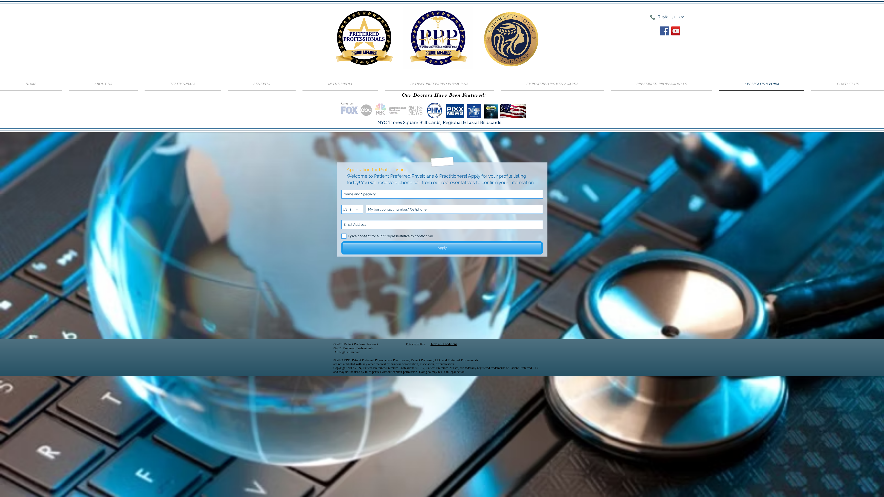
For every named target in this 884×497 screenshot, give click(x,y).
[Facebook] (664, 30)
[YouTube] (675, 30)
